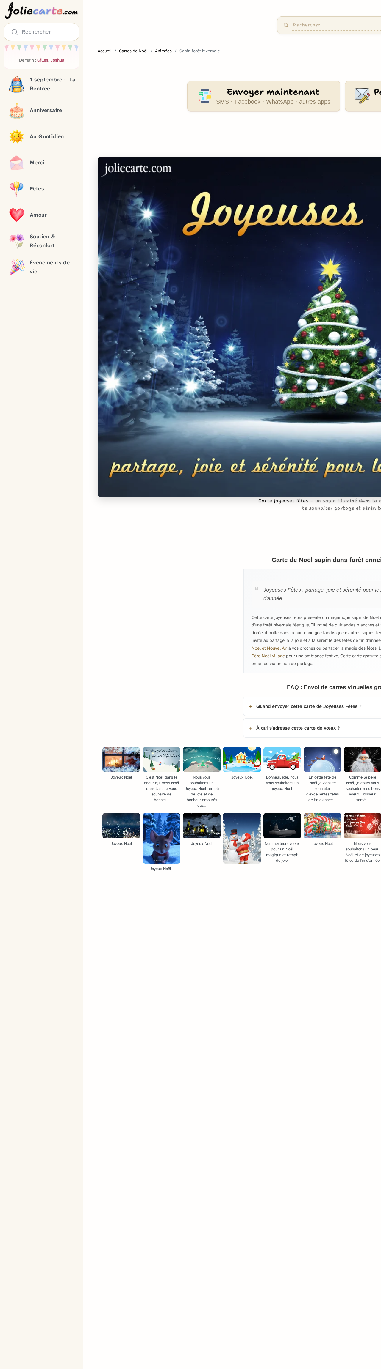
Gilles (42, 60)
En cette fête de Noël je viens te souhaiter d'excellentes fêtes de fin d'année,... (322, 788)
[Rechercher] (286, 25)
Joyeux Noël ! (162, 868)
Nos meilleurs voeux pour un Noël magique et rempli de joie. (282, 852)
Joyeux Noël (121, 777)
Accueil (105, 51)
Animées (163, 51)
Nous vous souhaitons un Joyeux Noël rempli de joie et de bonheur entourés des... (202, 791)
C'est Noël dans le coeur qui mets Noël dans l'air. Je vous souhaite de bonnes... (161, 788)
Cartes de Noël (133, 51)
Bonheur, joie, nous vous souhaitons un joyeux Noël (282, 783)
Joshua (57, 60)
